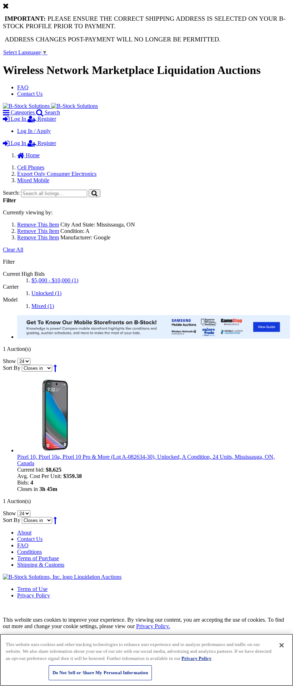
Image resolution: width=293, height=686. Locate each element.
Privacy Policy (33, 595)
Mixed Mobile (33, 180)
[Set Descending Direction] (55, 368)
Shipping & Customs (40, 565)
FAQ (23, 87)
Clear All (13, 250)
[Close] (281, 645)
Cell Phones (30, 167)
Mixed (42, 306)
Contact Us (30, 94)
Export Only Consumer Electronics (56, 174)
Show (9, 361)
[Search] (94, 193)
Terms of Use (32, 589)
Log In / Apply (34, 131)
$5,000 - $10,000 (54, 280)
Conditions (29, 552)
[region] (146, 660)
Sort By (11, 368)
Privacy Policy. (153, 626)
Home (32, 155)
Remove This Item (38, 225)
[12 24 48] (24, 361)
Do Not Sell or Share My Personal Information (100, 672)
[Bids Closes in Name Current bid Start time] (38, 368)
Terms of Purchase (38, 558)
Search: (11, 193)
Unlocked (46, 293)
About (24, 533)
